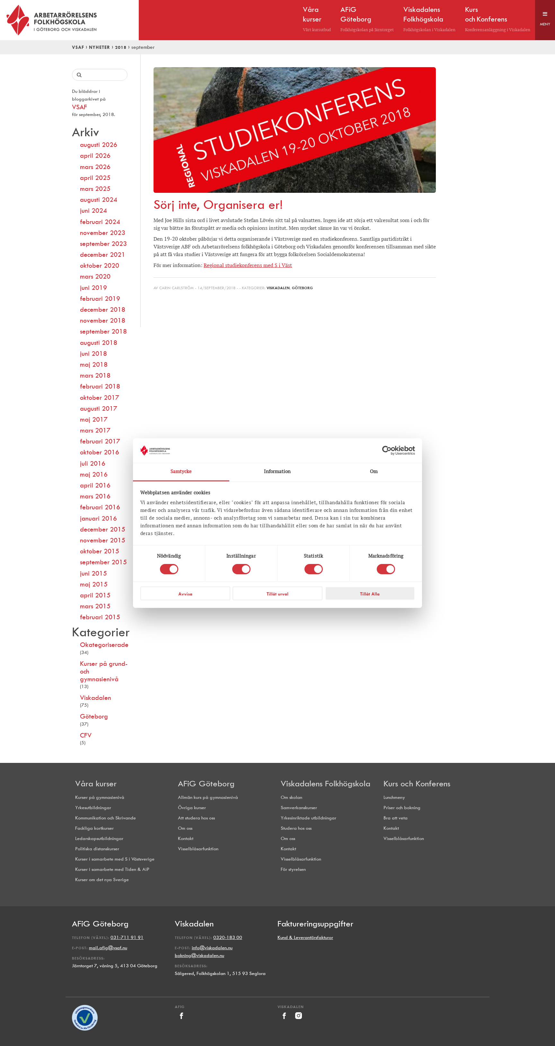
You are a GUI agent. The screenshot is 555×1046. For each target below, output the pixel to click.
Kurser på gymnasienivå (99, 797)
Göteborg (94, 716)
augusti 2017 (98, 408)
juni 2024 (93, 210)
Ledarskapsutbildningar (99, 838)
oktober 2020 (99, 265)
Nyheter (99, 47)
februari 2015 (100, 617)
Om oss (185, 828)
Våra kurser (96, 783)
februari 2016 (100, 507)
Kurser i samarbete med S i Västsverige (114, 859)
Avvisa (185, 593)
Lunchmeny (394, 797)
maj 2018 (94, 364)
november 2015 (102, 540)
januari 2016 (98, 518)
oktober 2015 (99, 551)
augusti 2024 (98, 199)
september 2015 (103, 562)
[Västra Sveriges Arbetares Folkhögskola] (69, 20)
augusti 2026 (98, 144)
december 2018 (102, 309)
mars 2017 (95, 430)
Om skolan (291, 797)
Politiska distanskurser (97, 849)
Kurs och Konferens (416, 783)
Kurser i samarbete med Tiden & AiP (112, 869)
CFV (86, 735)
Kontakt (185, 838)
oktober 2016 (99, 452)
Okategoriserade (104, 644)
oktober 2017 (99, 397)
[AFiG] (181, 1021)
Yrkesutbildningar (93, 807)
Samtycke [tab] (181, 471)
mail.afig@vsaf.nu (108, 948)
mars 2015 (95, 606)
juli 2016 (92, 463)
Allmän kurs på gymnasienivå (208, 797)
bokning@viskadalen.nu (199, 955)
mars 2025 (95, 188)
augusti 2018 (98, 342)
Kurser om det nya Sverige (102, 879)
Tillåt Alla (370, 593)
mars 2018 (95, 375)
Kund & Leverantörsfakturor (305, 937)
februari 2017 (100, 441)
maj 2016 (94, 474)
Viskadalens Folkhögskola (325, 783)
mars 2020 (95, 276)
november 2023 (102, 233)
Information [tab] (277, 471)
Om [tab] (374, 471)
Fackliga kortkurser (94, 828)
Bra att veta (395, 818)
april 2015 (95, 595)
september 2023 (103, 243)
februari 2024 (100, 222)
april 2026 (95, 155)
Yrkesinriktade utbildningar (308, 818)
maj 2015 (94, 584)
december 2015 (102, 529)
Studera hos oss (296, 828)
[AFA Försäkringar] (85, 1029)
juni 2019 (93, 287)
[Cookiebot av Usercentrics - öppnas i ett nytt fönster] (387, 450)
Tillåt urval (277, 593)
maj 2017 (94, 419)
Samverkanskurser (299, 807)
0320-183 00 (227, 937)
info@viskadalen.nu (212, 948)
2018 (121, 47)
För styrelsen (293, 869)
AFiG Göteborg (206, 783)
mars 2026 (95, 167)
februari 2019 (100, 298)
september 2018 (103, 331)
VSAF (78, 47)
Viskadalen (95, 698)
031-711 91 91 (127, 937)
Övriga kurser (192, 807)
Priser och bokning (401, 807)
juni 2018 (93, 353)
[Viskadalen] (285, 1021)
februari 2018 (100, 386)
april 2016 (95, 485)
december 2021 (102, 254)
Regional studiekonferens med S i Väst (248, 265)
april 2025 (95, 178)
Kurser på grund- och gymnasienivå (104, 671)
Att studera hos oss (196, 818)
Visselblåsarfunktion (198, 849)
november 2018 (102, 320)
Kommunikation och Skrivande (105, 818)
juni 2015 (93, 573)
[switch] (241, 569)
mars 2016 (95, 496)
